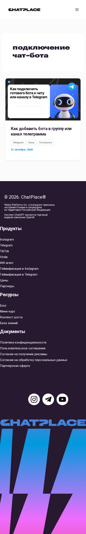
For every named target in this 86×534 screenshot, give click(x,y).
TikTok (4, 251)
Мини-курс (7, 311)
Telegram (18, 142)
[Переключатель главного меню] (77, 9)
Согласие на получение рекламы (23, 354)
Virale (4, 257)
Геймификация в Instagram (19, 269)
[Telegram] (48, 399)
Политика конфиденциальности (23, 342)
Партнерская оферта (15, 366)
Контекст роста (11, 317)
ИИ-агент (7, 263)
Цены (4, 280)
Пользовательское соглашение (23, 348)
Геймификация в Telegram (18, 274)
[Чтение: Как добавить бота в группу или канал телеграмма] (43, 99)
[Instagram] (34, 399)
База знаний (9, 323)
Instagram (7, 239)
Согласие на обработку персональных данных (33, 360)
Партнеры (7, 286)
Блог (3, 305)
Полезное (45, 142)
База (31, 142)
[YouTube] (62, 399)
